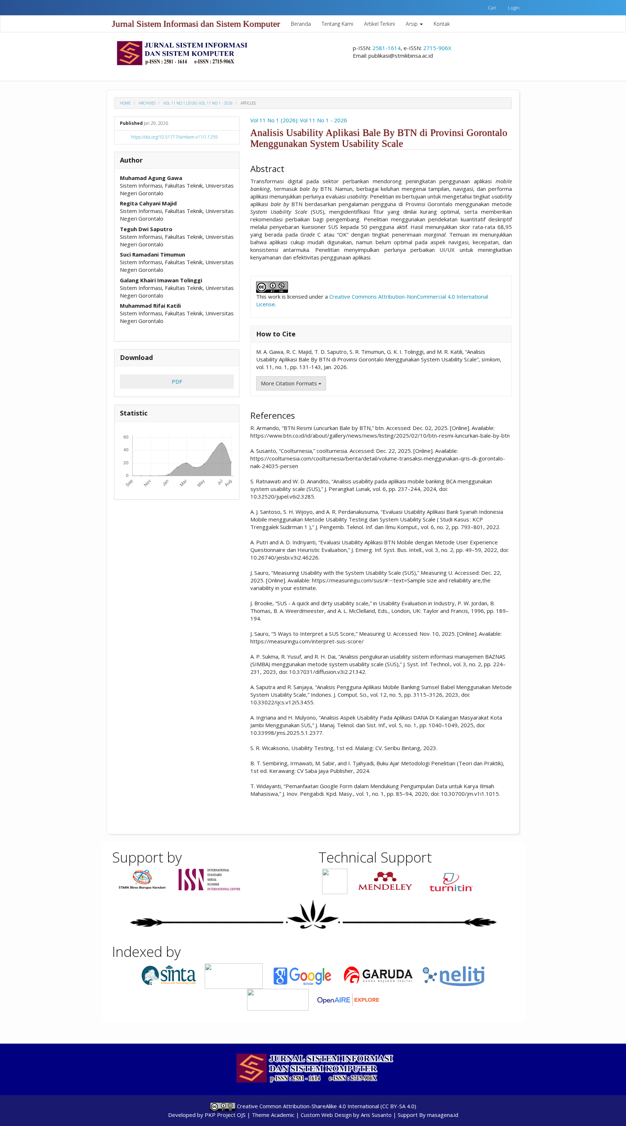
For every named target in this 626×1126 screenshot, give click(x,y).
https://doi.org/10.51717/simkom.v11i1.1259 (174, 137)
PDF (177, 381)
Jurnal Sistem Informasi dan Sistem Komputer (196, 24)
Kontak (442, 23)
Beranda (301, 23)
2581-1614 (386, 48)
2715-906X (437, 48)
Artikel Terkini (379, 23)
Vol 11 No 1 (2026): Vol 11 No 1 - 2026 (198, 103)
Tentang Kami (337, 23)
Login (513, 7)
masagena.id (442, 1114)
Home (125, 103)
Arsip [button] (412, 23)
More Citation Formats (289, 383)
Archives (147, 103)
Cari (492, 7)
